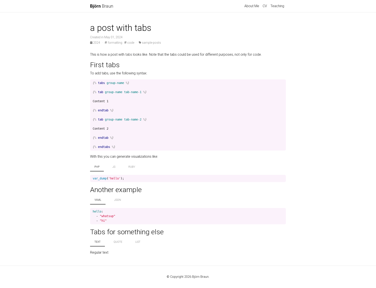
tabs (128, 54)
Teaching (277, 6)
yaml (97, 199)
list (137, 241)
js (113, 166)
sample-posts (151, 42)
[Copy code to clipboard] (282, 83)
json (117, 199)
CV (265, 6)
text (97, 241)
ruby (131, 166)
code (130, 42)
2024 (96, 42)
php (96, 166)
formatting (114, 42)
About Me (251, 6)
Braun (101, 6)
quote (118, 241)
